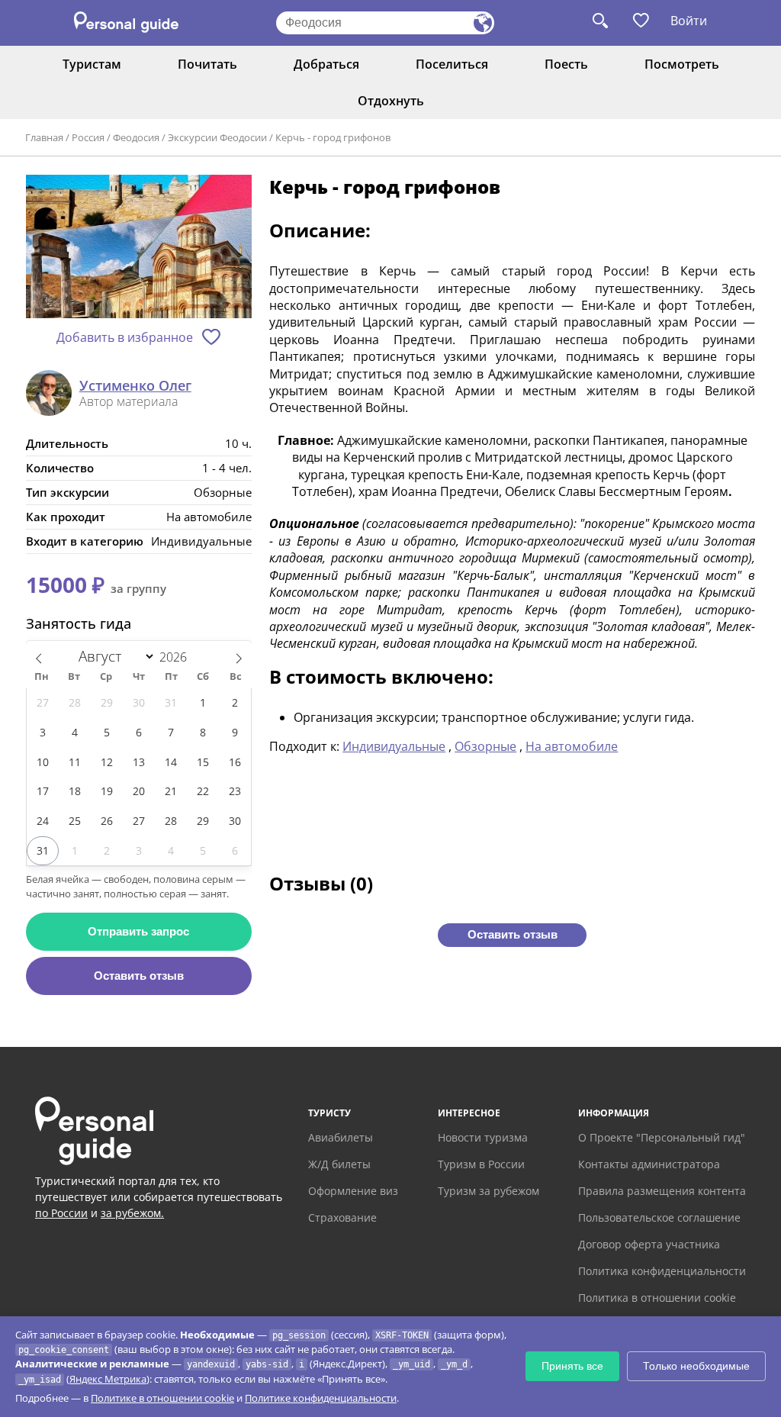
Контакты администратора (649, 1164)
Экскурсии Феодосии (217, 137)
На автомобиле (571, 746)
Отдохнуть (391, 100)
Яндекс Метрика (107, 1379)
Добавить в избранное (124, 337)
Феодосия (136, 137)
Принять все (572, 1366)
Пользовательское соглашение (659, 1217)
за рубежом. (132, 1213)
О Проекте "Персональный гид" (661, 1137)
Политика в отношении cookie (657, 1297)
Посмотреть (681, 64)
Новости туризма (483, 1137)
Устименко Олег (135, 386)
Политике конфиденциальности (321, 1398)
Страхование (342, 1217)
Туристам (92, 64)
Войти (688, 20)
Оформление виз (353, 1191)
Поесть (566, 64)
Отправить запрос (138, 931)
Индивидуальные (393, 746)
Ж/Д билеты (339, 1164)
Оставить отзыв (139, 975)
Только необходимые (696, 1366)
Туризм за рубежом (488, 1191)
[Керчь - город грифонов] (139, 247)
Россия (88, 137)
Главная (44, 137)
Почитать (207, 64)
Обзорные (485, 746)
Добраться (326, 64)
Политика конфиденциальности (662, 1271)
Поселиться (452, 64)
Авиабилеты (340, 1137)
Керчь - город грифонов (332, 137)
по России (61, 1213)
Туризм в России (481, 1164)
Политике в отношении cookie (162, 1398)
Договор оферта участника (649, 1244)
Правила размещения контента (662, 1191)
